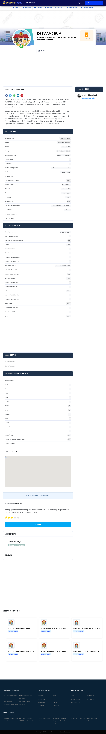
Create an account (94, 3)
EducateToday (65, 732)
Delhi (54, 696)
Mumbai (40, 696)
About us (74, 696)
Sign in (80, 3)
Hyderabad (42, 702)
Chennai (56, 706)
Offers (48, 8)
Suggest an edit (88, 98)
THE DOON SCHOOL (10, 696)
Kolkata (55, 702)
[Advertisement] (53, 70)
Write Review (71, 8)
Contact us (90, 696)
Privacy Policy (75, 699)
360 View (59, 8)
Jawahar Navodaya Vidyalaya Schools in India (60, 720)
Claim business (87, 8)
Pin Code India (76, 702)
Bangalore (41, 699)
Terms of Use (91, 699)
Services (27, 8)
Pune (54, 699)
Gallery (38, 8)
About (16, 8)
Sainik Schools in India (78, 718)
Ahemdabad (42, 706)
